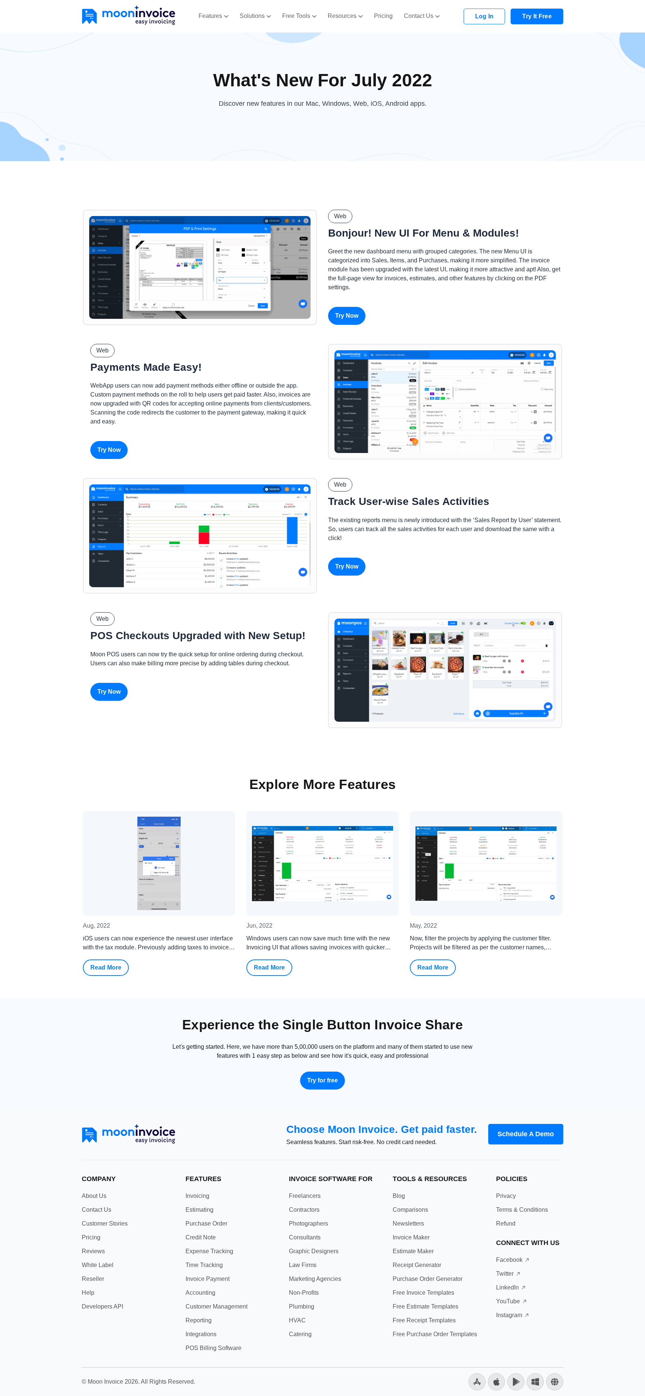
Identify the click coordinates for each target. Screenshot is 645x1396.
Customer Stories (105, 1223)
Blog (399, 1196)
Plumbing (301, 1306)
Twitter (505, 1273)
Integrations (201, 1334)
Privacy (506, 1196)
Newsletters (408, 1223)
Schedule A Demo (526, 1134)
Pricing (383, 16)
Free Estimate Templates (425, 1306)
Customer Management (216, 1306)
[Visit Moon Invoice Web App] (554, 1381)
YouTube (508, 1301)
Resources (342, 16)
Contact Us (418, 16)
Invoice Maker (411, 1237)
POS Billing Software (214, 1348)
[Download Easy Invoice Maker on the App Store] (496, 1381)
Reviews (93, 1251)
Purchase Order (206, 1223)
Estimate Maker (413, 1251)
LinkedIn (507, 1287)
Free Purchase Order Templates (435, 1334)
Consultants (305, 1237)
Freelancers (305, 1196)
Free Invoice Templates (423, 1292)
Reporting (199, 1320)
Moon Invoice (105, 1381)
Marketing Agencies (315, 1279)
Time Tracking (204, 1265)
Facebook (509, 1260)
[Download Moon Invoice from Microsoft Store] (535, 1381)
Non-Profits (304, 1292)
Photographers (308, 1223)
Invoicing (197, 1196)
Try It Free (537, 16)
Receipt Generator (417, 1265)
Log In (484, 16)
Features (210, 16)
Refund (505, 1223)
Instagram (509, 1315)
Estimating (200, 1210)
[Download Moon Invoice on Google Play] (515, 1381)
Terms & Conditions (522, 1210)
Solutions (252, 16)
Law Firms (303, 1265)
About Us (94, 1196)
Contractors (304, 1210)
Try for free (322, 1080)
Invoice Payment (208, 1279)
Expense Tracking (209, 1251)
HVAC (297, 1320)
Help (88, 1292)
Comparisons (410, 1210)
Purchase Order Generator (427, 1279)
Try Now (346, 315)
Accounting (200, 1292)
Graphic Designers (314, 1251)
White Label (97, 1265)
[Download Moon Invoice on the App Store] (477, 1381)
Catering (300, 1334)
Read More (109, 970)
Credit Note (201, 1237)
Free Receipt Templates (424, 1320)
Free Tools (296, 16)
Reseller (93, 1279)
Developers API (102, 1306)
